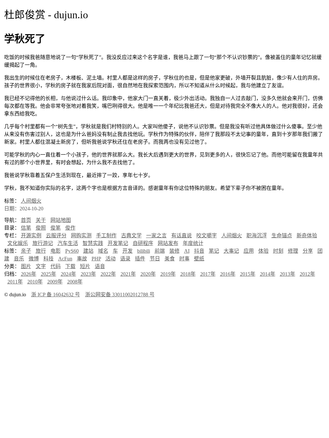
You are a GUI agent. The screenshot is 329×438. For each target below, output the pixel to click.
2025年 (48, 274)
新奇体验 (307, 235)
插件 (140, 258)
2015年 (247, 274)
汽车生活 (68, 243)
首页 (26, 220)
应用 (249, 251)
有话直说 (181, 235)
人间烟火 (31, 201)
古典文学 (131, 235)
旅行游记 (42, 243)
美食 (169, 258)
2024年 (68, 274)
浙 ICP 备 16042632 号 (55, 294)
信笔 (26, 228)
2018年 (188, 274)
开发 (127, 251)
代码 (55, 266)
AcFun (65, 258)
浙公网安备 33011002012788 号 (120, 294)
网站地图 (60, 220)
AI (187, 251)
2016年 (228, 274)
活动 (110, 258)
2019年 (168, 274)
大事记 (231, 251)
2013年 (287, 274)
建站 (88, 251)
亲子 (26, 251)
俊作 (70, 228)
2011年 (15, 281)
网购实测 (81, 235)
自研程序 (143, 243)
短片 (85, 266)
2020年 (148, 274)
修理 (293, 251)
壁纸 (199, 258)
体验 (263, 251)
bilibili (143, 251)
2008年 (75, 281)
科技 (48, 258)
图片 (26, 266)
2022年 (108, 274)
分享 (308, 251)
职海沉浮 (256, 235)
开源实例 (31, 235)
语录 (125, 258)
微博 (34, 258)
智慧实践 (93, 243)
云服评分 (56, 235)
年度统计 (193, 243)
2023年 (88, 274)
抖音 (199, 251)
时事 (184, 258)
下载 (70, 266)
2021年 (128, 274)
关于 (41, 220)
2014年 (267, 274)
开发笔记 (118, 243)
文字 (41, 266)
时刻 (278, 251)
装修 (174, 251)
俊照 (41, 228)
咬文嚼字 (206, 235)
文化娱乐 (17, 243)
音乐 (19, 258)
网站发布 (168, 243)
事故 (82, 258)
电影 (55, 251)
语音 (100, 266)
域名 (103, 251)
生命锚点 (281, 235)
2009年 (55, 281)
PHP (96, 258)
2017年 (208, 274)
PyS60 (72, 251)
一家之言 (156, 235)
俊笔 (55, 228)
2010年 (35, 281)
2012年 (307, 274)
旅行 (41, 251)
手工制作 (106, 235)
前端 (160, 251)
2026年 (28, 274)
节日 (155, 258)
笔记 (214, 251)
